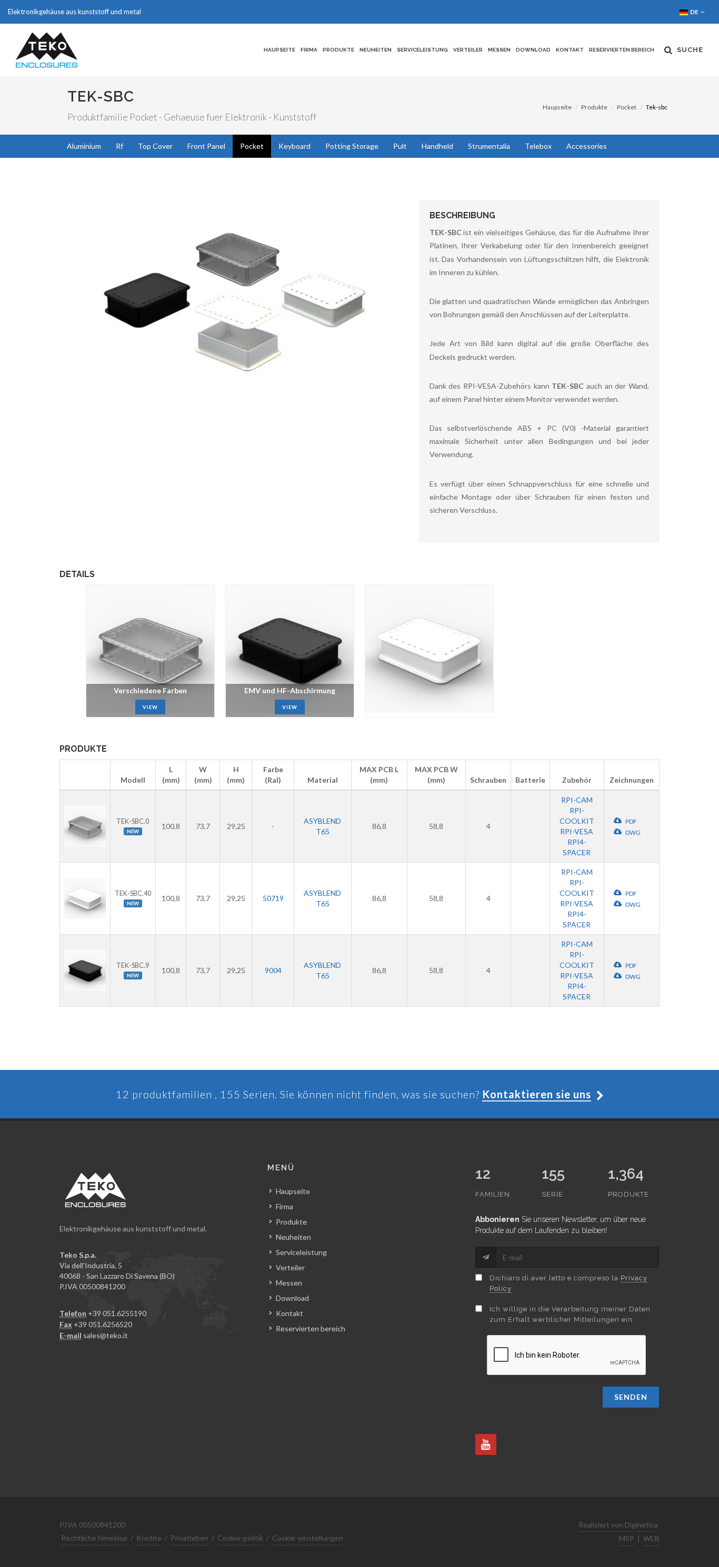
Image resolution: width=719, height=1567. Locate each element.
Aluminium (84, 145)
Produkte (338, 50)
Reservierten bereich (621, 50)
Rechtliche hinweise (94, 1537)
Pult (400, 145)
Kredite (149, 1537)
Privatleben (189, 1537)
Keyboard (294, 145)
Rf (119, 145)
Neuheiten (375, 50)
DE (695, 12)
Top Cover (155, 145)
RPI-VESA (576, 831)
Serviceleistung (422, 50)
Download (533, 50)
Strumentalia (489, 145)
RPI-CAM (577, 799)
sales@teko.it (105, 1335)
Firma (309, 50)
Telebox (538, 145)
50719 (273, 898)
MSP (626, 1538)
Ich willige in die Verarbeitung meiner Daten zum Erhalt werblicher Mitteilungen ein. (570, 1314)
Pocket (626, 107)
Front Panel (206, 145)
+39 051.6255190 (117, 1313)
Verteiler (468, 50)
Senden (630, 1396)
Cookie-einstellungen (307, 1537)
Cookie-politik (240, 1537)
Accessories (586, 145)
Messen (499, 50)
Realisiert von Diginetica (618, 1524)
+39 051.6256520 (103, 1324)
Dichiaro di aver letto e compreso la (568, 1283)
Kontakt (570, 50)
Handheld (437, 145)
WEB (651, 1538)
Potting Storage (351, 145)
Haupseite (279, 50)
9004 (273, 970)
